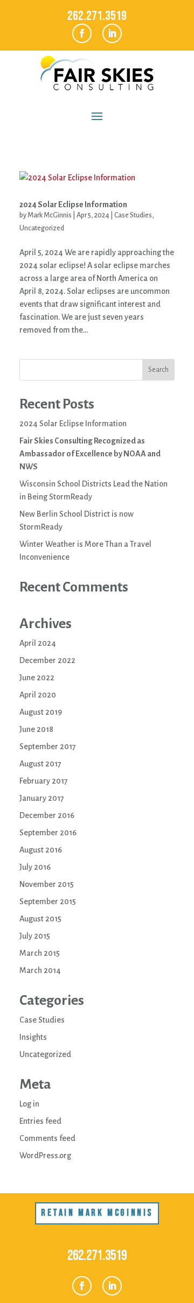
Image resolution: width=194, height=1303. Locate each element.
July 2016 (35, 867)
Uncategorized (41, 228)
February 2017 (43, 781)
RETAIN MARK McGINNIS (97, 1213)
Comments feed (47, 1138)
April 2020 (37, 695)
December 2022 (47, 660)
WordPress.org (45, 1155)
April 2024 (37, 643)
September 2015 (47, 901)
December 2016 (46, 815)
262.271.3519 (97, 16)
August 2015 (40, 918)
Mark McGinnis (49, 215)
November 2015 (46, 884)
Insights (33, 1037)
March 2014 (40, 970)
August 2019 (40, 712)
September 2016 (48, 832)
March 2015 (39, 953)
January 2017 (41, 798)
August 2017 (40, 763)
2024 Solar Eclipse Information (73, 204)
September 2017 (47, 746)
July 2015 (34, 936)
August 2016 (40, 850)
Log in (29, 1104)
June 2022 (36, 677)
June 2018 (36, 729)
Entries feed (40, 1121)
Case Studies (133, 215)
